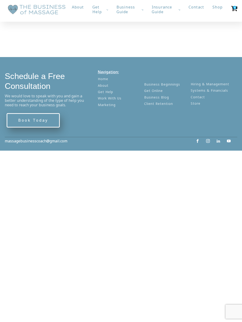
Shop (217, 7)
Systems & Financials (209, 90)
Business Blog (156, 97)
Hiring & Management (210, 84)
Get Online (153, 90)
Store (195, 103)
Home (103, 79)
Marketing (107, 105)
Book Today (33, 120)
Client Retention (158, 103)
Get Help (97, 9)
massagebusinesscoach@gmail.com (36, 141)
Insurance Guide (162, 9)
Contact (196, 7)
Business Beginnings (162, 84)
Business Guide (126, 9)
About (78, 7)
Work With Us (109, 98)
